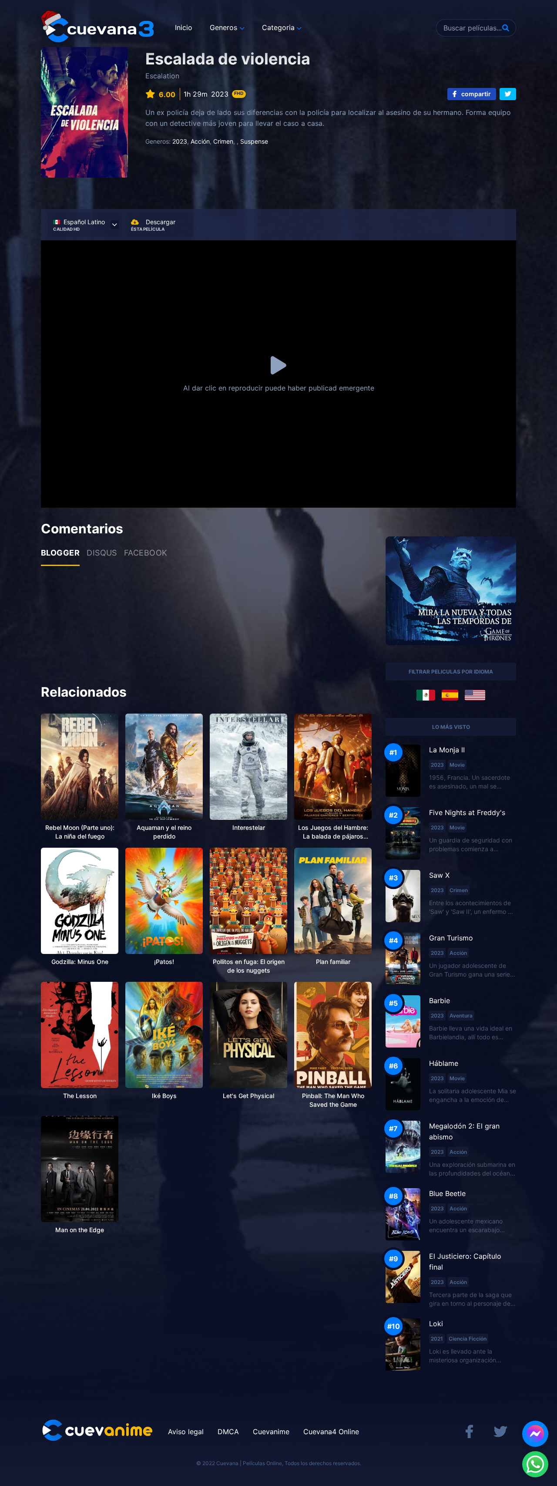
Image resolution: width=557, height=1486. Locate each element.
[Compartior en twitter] (508, 94)
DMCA (228, 1431)
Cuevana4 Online (331, 1431)
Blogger (60, 552)
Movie (457, 765)
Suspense (254, 141)
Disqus (102, 552)
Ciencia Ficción (468, 1338)
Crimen (223, 141)
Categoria (278, 27)
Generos (223, 27)
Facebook (146, 552)
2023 (179, 141)
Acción (200, 141)
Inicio (183, 27)
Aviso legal (186, 1431)
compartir (475, 94)
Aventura (461, 1015)
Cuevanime (271, 1431)
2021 (437, 1338)
